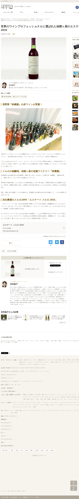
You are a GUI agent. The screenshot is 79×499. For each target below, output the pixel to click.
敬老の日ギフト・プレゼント (26, 362)
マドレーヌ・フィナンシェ (25, 404)
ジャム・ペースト (72, 394)
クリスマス (4, 381)
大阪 (47, 450)
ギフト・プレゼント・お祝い (42, 340)
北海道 (36, 450)
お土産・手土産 (5, 368)
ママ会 (26, 371)
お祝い (21, 359)
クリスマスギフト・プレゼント (41, 362)
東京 (12, 450)
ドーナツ (15, 404)
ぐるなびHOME (4, 497)
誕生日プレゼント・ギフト (30, 359)
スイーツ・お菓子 (6, 402)
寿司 (45, 399)
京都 (17, 450)
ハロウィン (4, 378)
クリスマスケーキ (26, 381)
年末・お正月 (4, 384)
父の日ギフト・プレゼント (39, 364)
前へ (73, 488)
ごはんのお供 (37, 394)
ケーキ (14, 402)
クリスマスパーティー (37, 381)
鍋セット (33, 399)
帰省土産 (31, 367)
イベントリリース (6, 439)
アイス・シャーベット (69, 404)
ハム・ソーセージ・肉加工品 (59, 396)
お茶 (12, 412)
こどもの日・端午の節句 (8, 391)
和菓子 (47, 404)
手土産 (19, 340)
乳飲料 (15, 412)
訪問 (13, 367)
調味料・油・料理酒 (28, 394)
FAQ (37, 497)
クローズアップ (5, 429)
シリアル (59, 394)
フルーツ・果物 (32, 407)
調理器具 (3, 419)
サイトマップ (31, 497)
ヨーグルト (53, 394)
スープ (61, 399)
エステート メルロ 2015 (20, 96)
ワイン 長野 (14, 342)
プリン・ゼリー (53, 402)
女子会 (31, 371)
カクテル (63, 410)
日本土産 (42, 367)
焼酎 (21, 410)
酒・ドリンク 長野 (5, 342)
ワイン (32, 340)
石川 (22, 450)
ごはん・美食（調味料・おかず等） (11, 394)
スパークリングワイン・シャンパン (37, 410)
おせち (12, 384)
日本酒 (16, 410)
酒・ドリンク (25, 340)
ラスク (74, 402)
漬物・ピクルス (45, 394)
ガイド (3, 436)
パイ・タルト (21, 402)
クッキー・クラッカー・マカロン (33, 402)
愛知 (31, 450)
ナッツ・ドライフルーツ (33, 396)
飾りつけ (36, 371)
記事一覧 (62, 322)
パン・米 (64, 394)
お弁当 (41, 399)
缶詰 (37, 399)
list (50, 245)
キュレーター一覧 (5, 491)
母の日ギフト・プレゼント (25, 364)
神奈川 (52, 450)
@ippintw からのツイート (40, 455)
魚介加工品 (73, 396)
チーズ (24, 396)
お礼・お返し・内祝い (56, 340)
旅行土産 (37, 367)
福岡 (27, 450)
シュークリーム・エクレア (65, 402)
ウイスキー (25, 410)
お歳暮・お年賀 (54, 362)
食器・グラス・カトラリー (8, 416)
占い (2, 432)
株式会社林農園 (7, 96)
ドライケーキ (36, 404)
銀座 (42, 450)
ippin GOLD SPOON (6, 445)
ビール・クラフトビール (53, 410)
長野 (3, 251)
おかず (46, 396)
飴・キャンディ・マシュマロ (20, 407)
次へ (73, 483)
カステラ (42, 404)
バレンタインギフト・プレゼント (67, 362)
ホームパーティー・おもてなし (8, 340)
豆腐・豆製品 (26, 399)
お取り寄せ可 (5, 450)
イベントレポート (6, 426)
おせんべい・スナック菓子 (56, 404)
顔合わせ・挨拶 (24, 367)
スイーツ (11, 377)
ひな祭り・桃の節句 (6, 388)
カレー (65, 399)
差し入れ (17, 367)
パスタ (42, 396)
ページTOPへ (73, 494)
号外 (2, 442)
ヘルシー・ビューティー (8, 374)
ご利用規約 (24, 497)
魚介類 (68, 396)
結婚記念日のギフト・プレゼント (46, 359)
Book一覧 (13, 491)
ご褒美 (68, 359)
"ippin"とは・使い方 (21, 491)
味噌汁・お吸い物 (51, 399)
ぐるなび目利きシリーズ (15, 497)
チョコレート (45, 402)
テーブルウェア (5, 422)
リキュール (68, 410)
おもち (19, 384)
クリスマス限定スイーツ (15, 381)
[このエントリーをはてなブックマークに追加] (57, 242)
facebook (77, 7)
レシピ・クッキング (44, 371)
